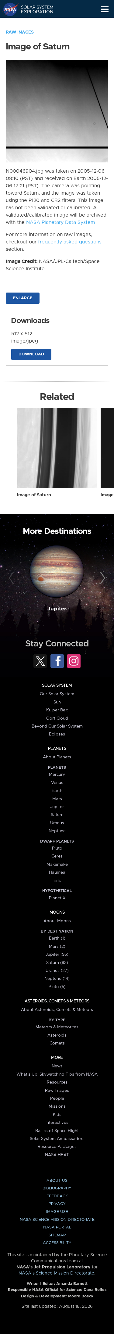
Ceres (57, 856)
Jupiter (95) (57, 954)
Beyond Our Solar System (57, 726)
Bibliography (57, 1188)
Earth (57, 791)
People (57, 1098)
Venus (57, 783)
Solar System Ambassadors (57, 1139)
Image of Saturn (34, 495)
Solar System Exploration (34, 9)
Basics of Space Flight (57, 1131)
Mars (57, 799)
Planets (57, 748)
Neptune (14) (57, 978)
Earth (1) (57, 938)
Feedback (57, 1196)
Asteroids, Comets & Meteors (57, 1001)
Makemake (57, 864)
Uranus (57, 823)
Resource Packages (57, 1147)
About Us (57, 1181)
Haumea (57, 872)
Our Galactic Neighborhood (34, 23)
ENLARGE (22, 298)
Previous (12, 578)
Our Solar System (57, 694)
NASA (8, 9)
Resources (57, 1082)
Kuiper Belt (57, 710)
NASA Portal (57, 1227)
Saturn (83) (57, 963)
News (57, 1066)
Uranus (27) (57, 971)
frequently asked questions (70, 241)
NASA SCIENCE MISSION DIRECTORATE (57, 1220)
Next (102, 578)
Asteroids (57, 1035)
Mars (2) (57, 946)
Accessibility (57, 1243)
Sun (57, 702)
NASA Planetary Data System (60, 222)
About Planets (57, 757)
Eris (57, 881)
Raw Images (20, 32)
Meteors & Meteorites (57, 1027)
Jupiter (56, 609)
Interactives (57, 1122)
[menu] (105, 9)
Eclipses (57, 734)
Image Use (57, 1212)
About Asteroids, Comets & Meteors (57, 1010)
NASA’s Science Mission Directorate (56, 1273)
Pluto (57, 848)
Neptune (57, 831)
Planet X (57, 898)
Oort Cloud (57, 718)
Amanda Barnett (72, 1284)
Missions (57, 1106)
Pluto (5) (57, 987)
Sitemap (57, 1235)
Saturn (57, 815)
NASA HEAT (57, 1155)
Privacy (57, 1204)
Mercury (57, 774)
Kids (57, 1115)
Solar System (57, 685)
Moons (57, 912)
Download (31, 354)
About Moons (57, 921)
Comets (57, 1043)
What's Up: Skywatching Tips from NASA (57, 1074)
